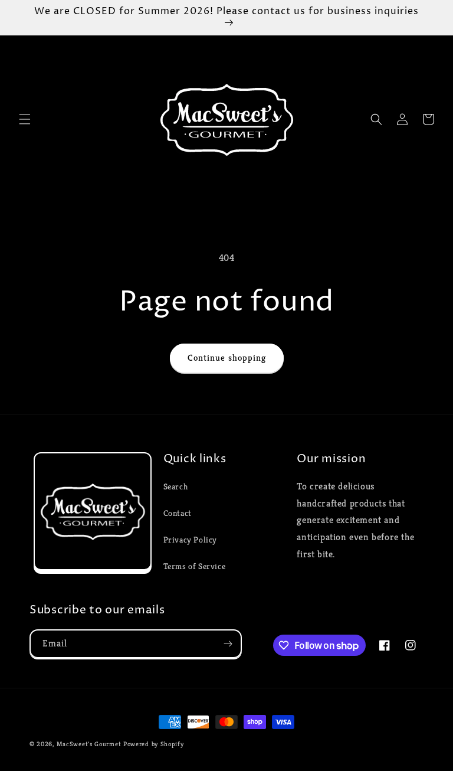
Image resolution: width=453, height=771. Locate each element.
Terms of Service (194, 566)
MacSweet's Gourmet (89, 744)
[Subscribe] (228, 643)
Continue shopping (227, 357)
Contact (177, 513)
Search (175, 486)
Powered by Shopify (153, 744)
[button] (25, 119)
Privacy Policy (190, 539)
